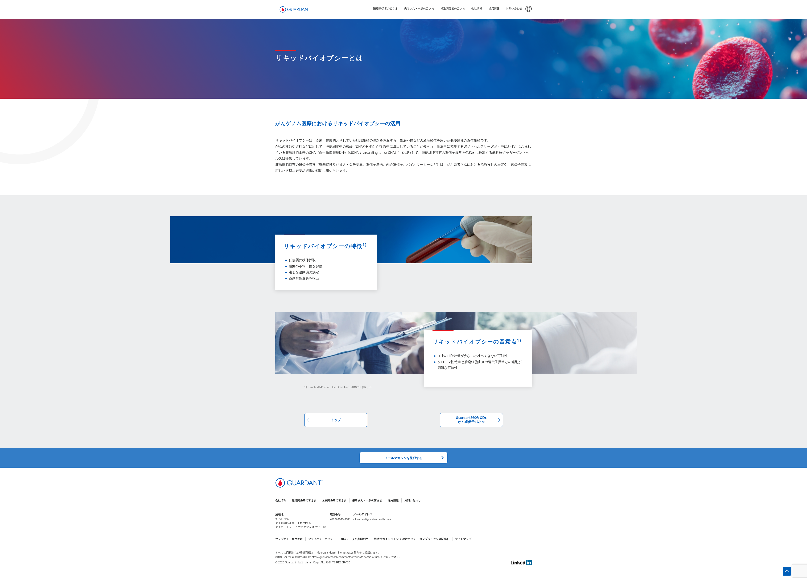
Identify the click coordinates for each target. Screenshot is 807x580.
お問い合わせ (412, 500)
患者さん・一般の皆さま (367, 500)
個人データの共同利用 (354, 539)
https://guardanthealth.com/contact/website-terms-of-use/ (346, 557)
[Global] (528, 9)
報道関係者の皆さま (304, 500)
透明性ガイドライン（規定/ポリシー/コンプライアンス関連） (412, 539)
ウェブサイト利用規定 (289, 539)
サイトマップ (463, 539)
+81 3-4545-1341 (340, 519)
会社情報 (280, 500)
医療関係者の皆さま (334, 500)
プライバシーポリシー (322, 539)
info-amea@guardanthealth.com (372, 519)
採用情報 (393, 500)
